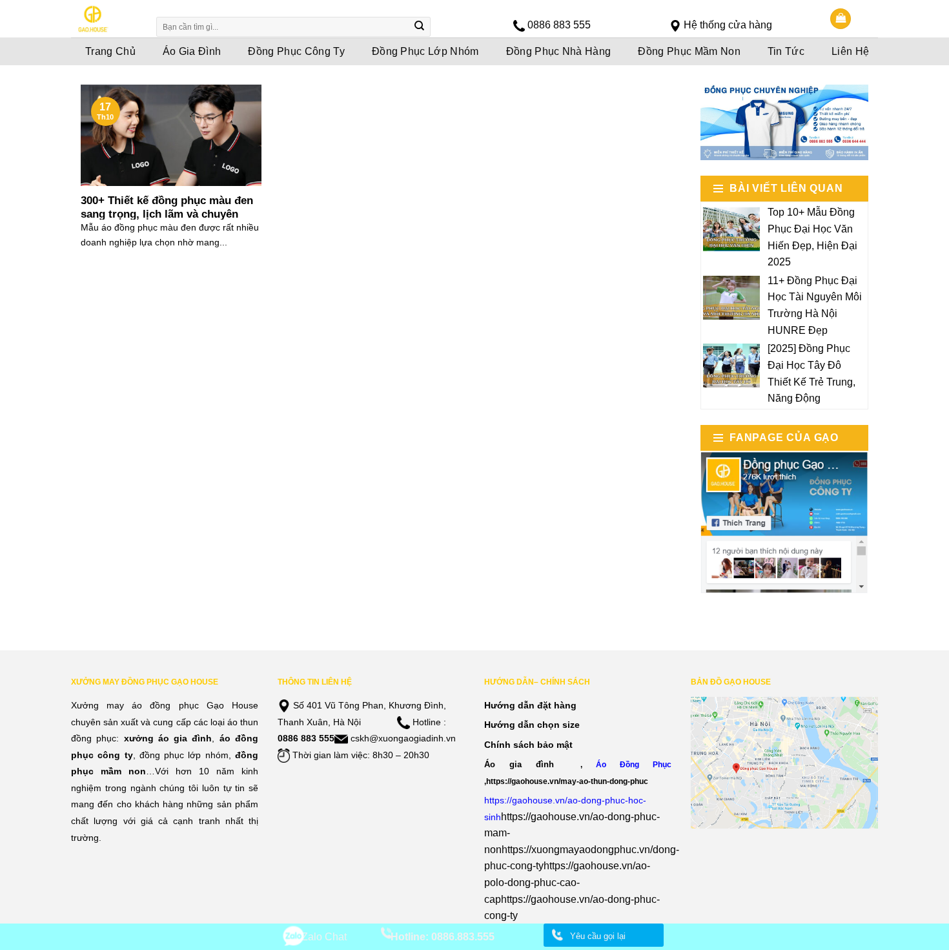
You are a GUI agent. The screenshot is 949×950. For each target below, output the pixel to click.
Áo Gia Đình (192, 51)
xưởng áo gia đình (168, 738)
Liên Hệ (850, 51)
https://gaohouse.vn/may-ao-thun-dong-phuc (567, 781)
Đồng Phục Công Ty (296, 51)
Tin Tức (786, 51)
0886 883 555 (559, 24)
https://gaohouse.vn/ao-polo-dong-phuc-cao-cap (567, 882)
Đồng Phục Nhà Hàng (558, 51)
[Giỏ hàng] (840, 19)
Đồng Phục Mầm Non (689, 51)
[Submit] (419, 27)
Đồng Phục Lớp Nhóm (425, 51)
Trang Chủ (110, 51)
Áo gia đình (519, 764)
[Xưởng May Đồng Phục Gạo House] (105, 18)
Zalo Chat (324, 936)
